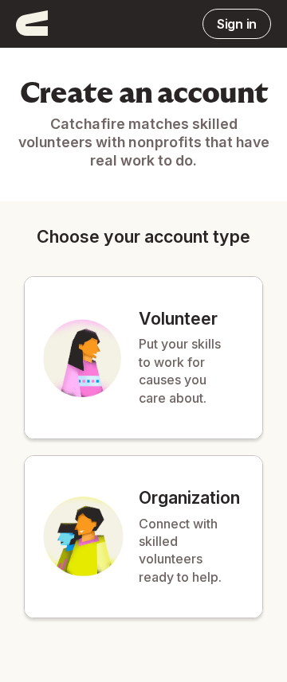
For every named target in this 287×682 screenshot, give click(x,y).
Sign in (237, 24)
